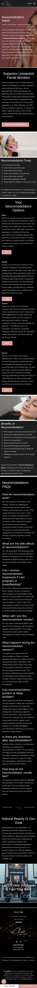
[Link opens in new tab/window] (16, 941)
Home (4, 24)
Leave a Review (18, 919)
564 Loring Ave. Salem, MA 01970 (18, 947)
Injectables (12, 24)
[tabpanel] (18, 516)
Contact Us (28, 986)
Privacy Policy (22, 957)
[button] (3, 981)
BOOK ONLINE (9, 986)
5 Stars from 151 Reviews (18, 917)
